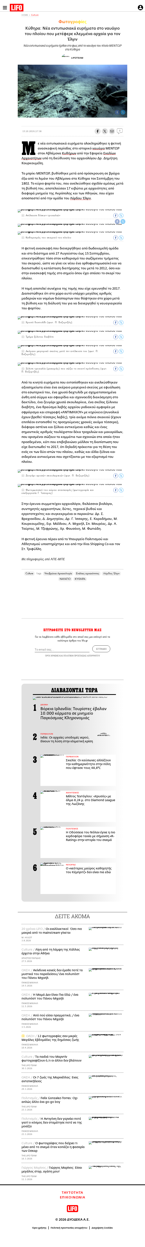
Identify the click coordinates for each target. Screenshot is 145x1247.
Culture (35, 15)
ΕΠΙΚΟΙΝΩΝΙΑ (72, 1197)
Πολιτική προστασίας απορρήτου (69, 1228)
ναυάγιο (98, 148)
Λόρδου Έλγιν (80, 198)
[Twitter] (122, 112)
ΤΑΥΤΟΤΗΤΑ (72, 1193)
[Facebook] (117, 112)
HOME (25, 15)
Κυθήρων (69, 153)
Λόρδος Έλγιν (111, 573)
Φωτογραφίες (72, 21)
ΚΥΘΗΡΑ (80, 579)
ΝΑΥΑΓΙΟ (65, 579)
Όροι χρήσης (39, 1228)
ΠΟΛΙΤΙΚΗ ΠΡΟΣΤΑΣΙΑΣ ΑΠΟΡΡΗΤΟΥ (81, 655)
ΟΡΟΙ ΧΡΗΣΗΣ (52, 655)
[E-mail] (112, 131)
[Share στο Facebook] (115, 215)
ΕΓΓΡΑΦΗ (101, 648)
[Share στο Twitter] (121, 215)
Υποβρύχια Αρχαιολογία (58, 573)
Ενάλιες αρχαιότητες (87, 573)
